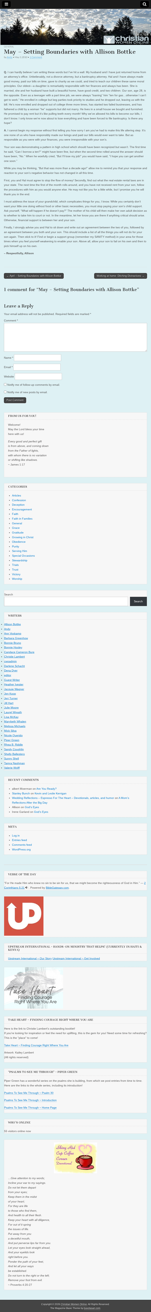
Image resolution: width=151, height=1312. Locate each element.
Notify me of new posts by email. (27, 392)
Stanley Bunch (21, 793)
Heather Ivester (13, 684)
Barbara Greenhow (16, 638)
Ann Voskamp (12, 633)
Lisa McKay (11, 717)
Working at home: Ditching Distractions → (121, 275)
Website (9, 376)
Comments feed (22, 844)
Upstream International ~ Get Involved (76, 958)
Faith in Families (22, 518)
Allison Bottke (12, 624)
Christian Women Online (74, 1304)
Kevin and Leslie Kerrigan (50, 793)
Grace (16, 527)
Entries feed (19, 840)
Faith (15, 513)
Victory (16, 574)
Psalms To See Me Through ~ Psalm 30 (28, 1092)
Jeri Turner (11, 698)
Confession (19, 500)
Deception (18, 504)
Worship (17, 578)
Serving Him (19, 551)
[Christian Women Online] (75, 27)
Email (8, 367)
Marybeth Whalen (15, 721)
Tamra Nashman (14, 763)
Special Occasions (23, 555)
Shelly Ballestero (14, 754)
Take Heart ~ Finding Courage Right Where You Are (36, 1045)
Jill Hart (8, 703)
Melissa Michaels (14, 726)
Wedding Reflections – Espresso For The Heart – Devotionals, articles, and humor (63, 797)
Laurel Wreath (13, 712)
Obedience (19, 541)
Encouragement (22, 509)
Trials (15, 564)
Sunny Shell (11, 758)
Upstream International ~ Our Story (30, 958)
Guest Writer (12, 679)
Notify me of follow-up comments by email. (33, 384)
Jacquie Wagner (14, 689)
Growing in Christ (22, 537)
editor (7, 675)
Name (8, 357)
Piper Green (11, 740)
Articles (16, 495)
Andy (9, 57)
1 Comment (36, 57)
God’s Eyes (32, 807)
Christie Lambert (14, 656)
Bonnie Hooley (13, 647)
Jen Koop (10, 693)
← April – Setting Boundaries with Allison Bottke (33, 275)
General (9, 46)
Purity (15, 546)
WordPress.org (21, 849)
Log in (16, 835)
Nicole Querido (13, 735)
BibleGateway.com (57, 887)
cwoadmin (10, 661)
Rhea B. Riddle (13, 744)
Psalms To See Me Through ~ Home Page (30, 1107)
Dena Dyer (10, 670)
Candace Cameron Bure (19, 652)
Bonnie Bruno (12, 642)
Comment (11, 320)
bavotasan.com (92, 1308)
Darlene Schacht (14, 666)
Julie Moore (11, 707)
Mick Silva (10, 730)
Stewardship (19, 560)
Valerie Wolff (12, 767)
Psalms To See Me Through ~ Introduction (30, 1100)
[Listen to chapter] (26, 887)
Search (8, 594)
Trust (15, 569)
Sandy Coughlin (14, 749)
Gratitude (18, 532)
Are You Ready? (46, 788)
